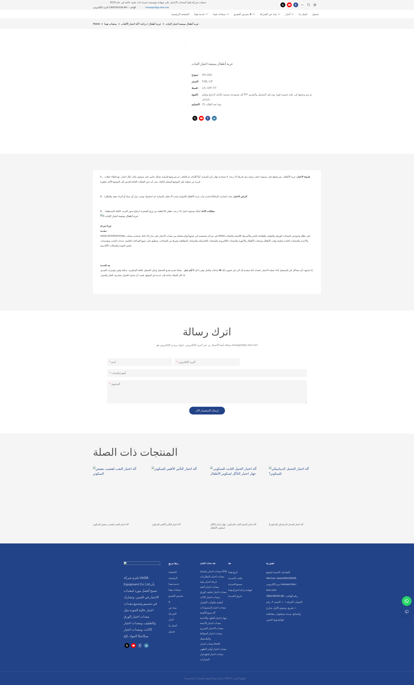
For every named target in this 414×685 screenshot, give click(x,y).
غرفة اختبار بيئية (208, 581)
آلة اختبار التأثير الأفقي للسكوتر (166, 524)
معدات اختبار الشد (209, 586)
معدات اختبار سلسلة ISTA (213, 571)
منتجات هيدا (110, 23)
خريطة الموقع (175, 678)
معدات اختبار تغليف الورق (213, 591)
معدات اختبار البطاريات (212, 576)
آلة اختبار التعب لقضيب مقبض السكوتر (111, 524)
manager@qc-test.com (157, 7)
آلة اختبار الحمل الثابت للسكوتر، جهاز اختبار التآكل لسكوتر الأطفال (233, 526)
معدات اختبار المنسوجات (213, 607)
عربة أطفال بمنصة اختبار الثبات (182, 23)
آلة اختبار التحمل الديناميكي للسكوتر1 (286, 524)
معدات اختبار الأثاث (210, 597)
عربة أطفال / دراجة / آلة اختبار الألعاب (141, 23)
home (96, 23)
